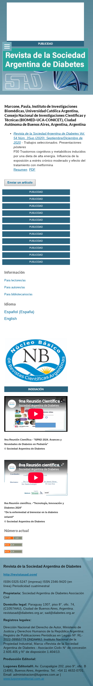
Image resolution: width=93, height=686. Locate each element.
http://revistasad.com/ (20, 574)
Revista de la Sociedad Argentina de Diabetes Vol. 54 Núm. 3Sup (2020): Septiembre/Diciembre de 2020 (49, 138)
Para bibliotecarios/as (18, 294)
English (10, 319)
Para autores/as (14, 287)
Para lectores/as (15, 280)
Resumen (20, 169)
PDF (32, 169)
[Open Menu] (7, 46)
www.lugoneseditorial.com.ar (23, 678)
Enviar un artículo (20, 182)
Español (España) (19, 312)
